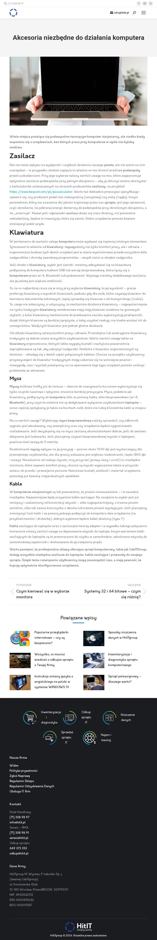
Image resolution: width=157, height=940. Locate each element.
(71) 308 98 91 (19, 833)
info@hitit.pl (121, 12)
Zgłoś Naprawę (20, 776)
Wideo (14, 766)
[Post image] (20, 638)
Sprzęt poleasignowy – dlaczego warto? (124, 679)
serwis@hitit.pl (19, 838)
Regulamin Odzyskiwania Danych (32, 786)
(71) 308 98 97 (15, 3)
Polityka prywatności (24, 771)
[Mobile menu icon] (143, 12)
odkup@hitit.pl (19, 853)
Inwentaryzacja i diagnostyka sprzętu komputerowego (123, 660)
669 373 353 (18, 848)
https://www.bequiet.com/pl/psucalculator (41, 192)
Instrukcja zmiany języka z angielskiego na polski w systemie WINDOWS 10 (53, 682)
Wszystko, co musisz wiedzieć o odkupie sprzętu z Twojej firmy (53, 660)
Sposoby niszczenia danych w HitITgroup (122, 635)
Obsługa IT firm (20, 791)
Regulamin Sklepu (22, 781)
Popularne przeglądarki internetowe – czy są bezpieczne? (51, 638)
